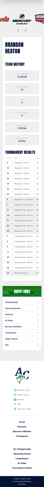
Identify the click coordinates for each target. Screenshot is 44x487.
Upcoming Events (13, 308)
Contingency (10, 333)
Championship (11, 302)
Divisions (9, 314)
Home (22, 422)
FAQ (7, 345)
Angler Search (11, 339)
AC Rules (9, 320)
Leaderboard (22, 458)
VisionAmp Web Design (24, 481)
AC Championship (22, 449)
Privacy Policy (22, 484)
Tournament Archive (22, 468)
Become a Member (13, 326)
